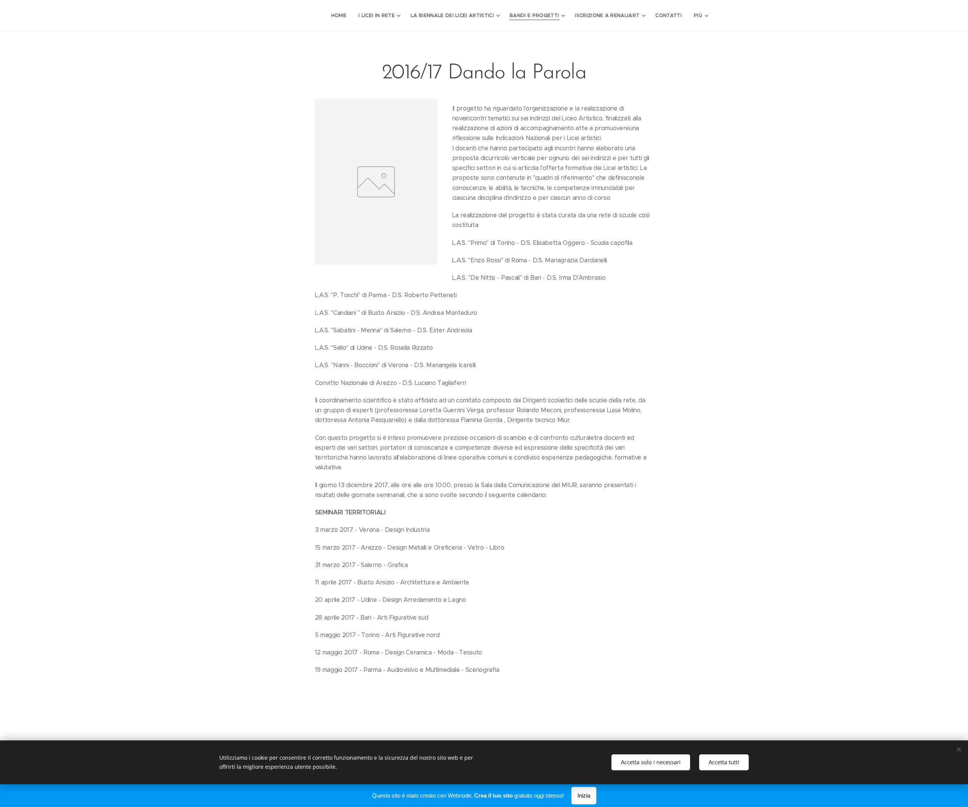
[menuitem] (340, 15)
